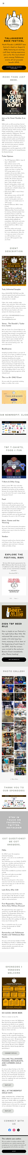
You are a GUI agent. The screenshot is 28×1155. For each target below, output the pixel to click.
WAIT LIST (8, 1085)
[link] (14, 573)
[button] (4, 3)
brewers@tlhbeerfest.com (9, 319)
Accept (14, 1151)
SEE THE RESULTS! (14, 659)
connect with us (11, 1053)
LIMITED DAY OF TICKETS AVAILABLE (14, 68)
